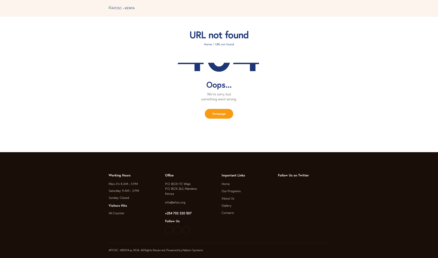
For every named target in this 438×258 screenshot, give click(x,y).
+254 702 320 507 (178, 213)
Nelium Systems (193, 250)
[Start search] (327, 8)
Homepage (219, 113)
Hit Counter (116, 213)
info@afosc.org (175, 202)
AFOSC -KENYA (119, 250)
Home (208, 44)
